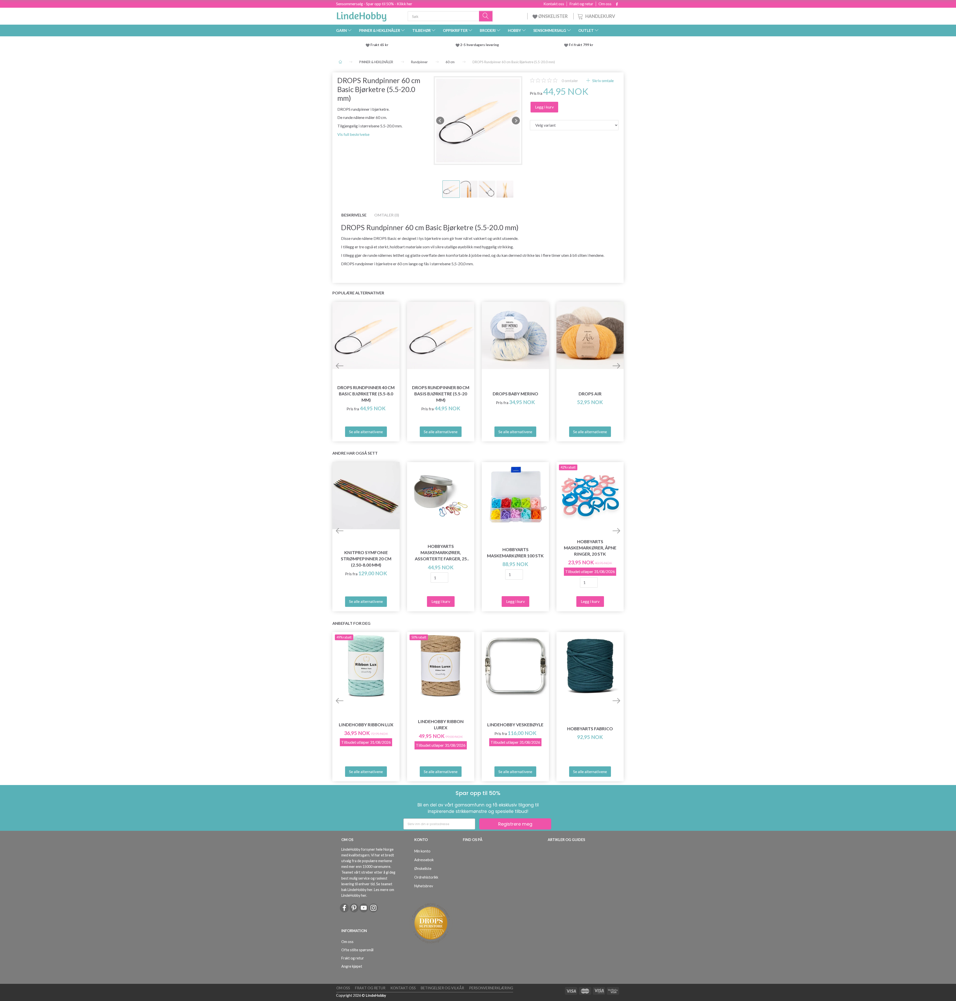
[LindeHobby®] (361, 15)
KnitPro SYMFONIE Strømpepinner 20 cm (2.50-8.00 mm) (366, 559)
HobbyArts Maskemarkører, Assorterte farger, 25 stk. (441, 553)
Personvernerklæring (491, 988)
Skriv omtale (603, 80)
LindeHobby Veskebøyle (515, 724)
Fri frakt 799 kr (580, 45)
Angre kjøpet (351, 966)
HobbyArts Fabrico (590, 728)
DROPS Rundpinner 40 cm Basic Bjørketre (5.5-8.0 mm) (366, 394)
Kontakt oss (553, 3)
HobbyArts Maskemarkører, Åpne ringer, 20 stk (590, 548)
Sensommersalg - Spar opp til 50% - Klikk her (374, 3)
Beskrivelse (353, 214)
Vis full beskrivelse (353, 134)
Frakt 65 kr (379, 45)
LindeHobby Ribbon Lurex (441, 724)
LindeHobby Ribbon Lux (366, 724)
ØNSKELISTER (553, 16)
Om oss (604, 3)
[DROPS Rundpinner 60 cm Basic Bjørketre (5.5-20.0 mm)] (478, 120)
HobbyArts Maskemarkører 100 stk (515, 552)
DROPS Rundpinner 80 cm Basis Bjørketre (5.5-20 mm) (440, 394)
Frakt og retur (581, 3)
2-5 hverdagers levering (480, 45)
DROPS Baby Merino (515, 393)
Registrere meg (515, 824)
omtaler (570, 80)
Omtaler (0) (386, 214)
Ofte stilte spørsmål (357, 950)
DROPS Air (590, 393)
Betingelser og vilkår (442, 988)
